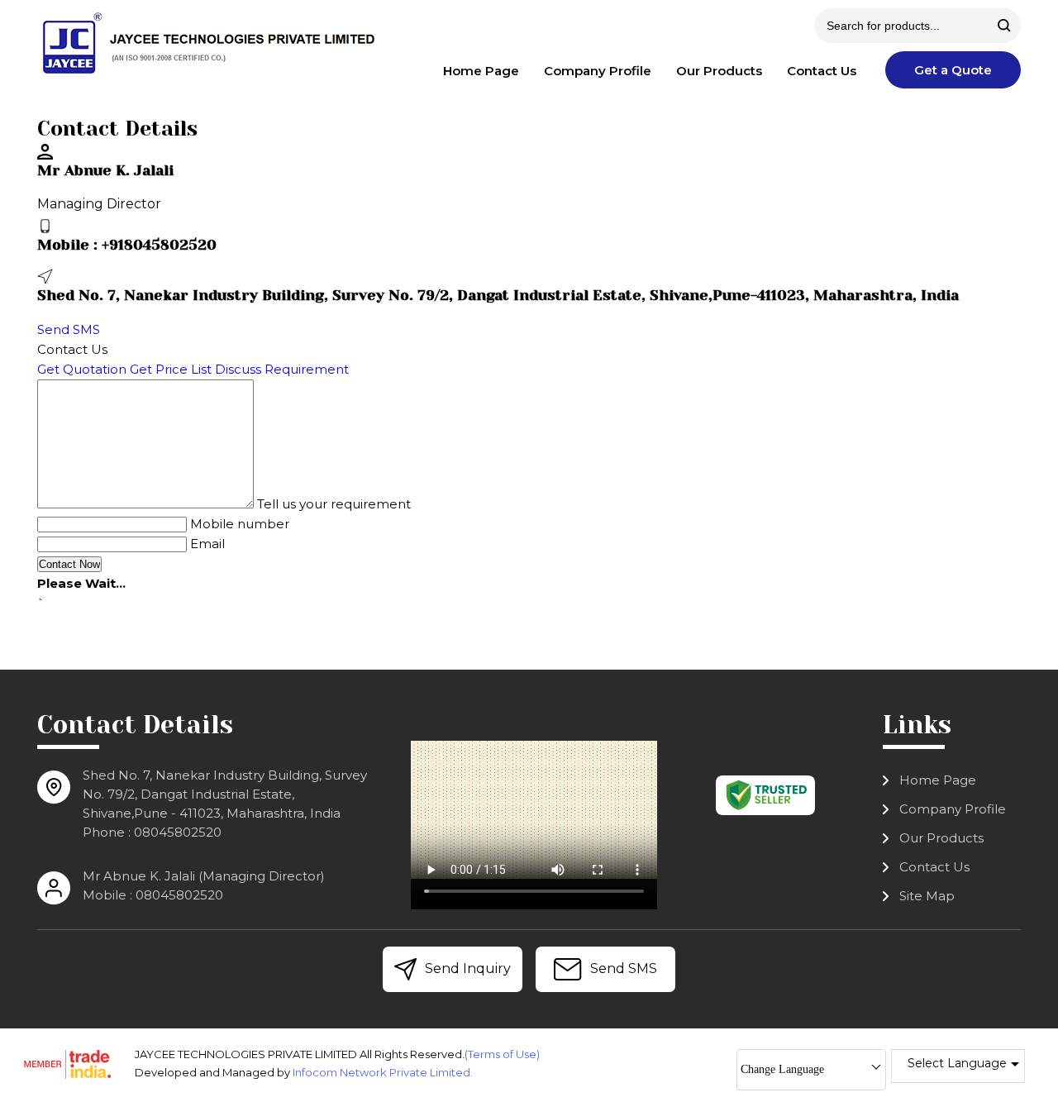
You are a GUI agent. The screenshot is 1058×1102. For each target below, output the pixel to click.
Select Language (957, 1063)
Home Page (481, 71)
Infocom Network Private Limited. (383, 1072)
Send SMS (68, 329)
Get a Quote (953, 70)
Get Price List (171, 369)
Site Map (927, 896)
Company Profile (597, 71)
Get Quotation (81, 369)
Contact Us (821, 71)
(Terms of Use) (502, 1054)
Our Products (719, 71)
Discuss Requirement (282, 369)
